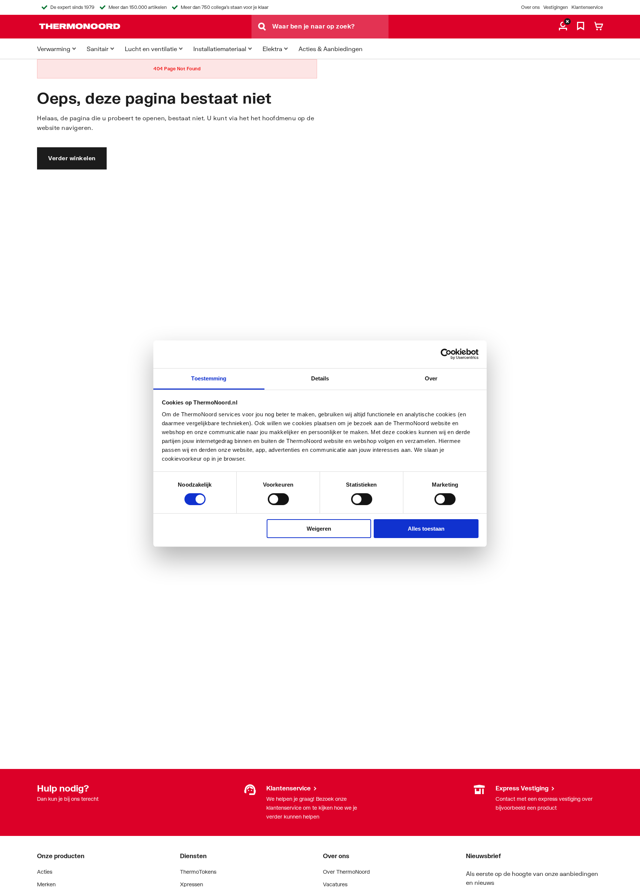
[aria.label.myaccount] (563, 27)
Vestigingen (555, 7)
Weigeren (319, 528)
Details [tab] (320, 378)
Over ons (530, 7)
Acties (44, 871)
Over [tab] (431, 378)
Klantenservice (587, 7)
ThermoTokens (198, 871)
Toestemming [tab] (208, 378)
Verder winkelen (72, 158)
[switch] (278, 499)
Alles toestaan (426, 528)
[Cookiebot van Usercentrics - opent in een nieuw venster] (446, 354)
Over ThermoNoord (346, 871)
